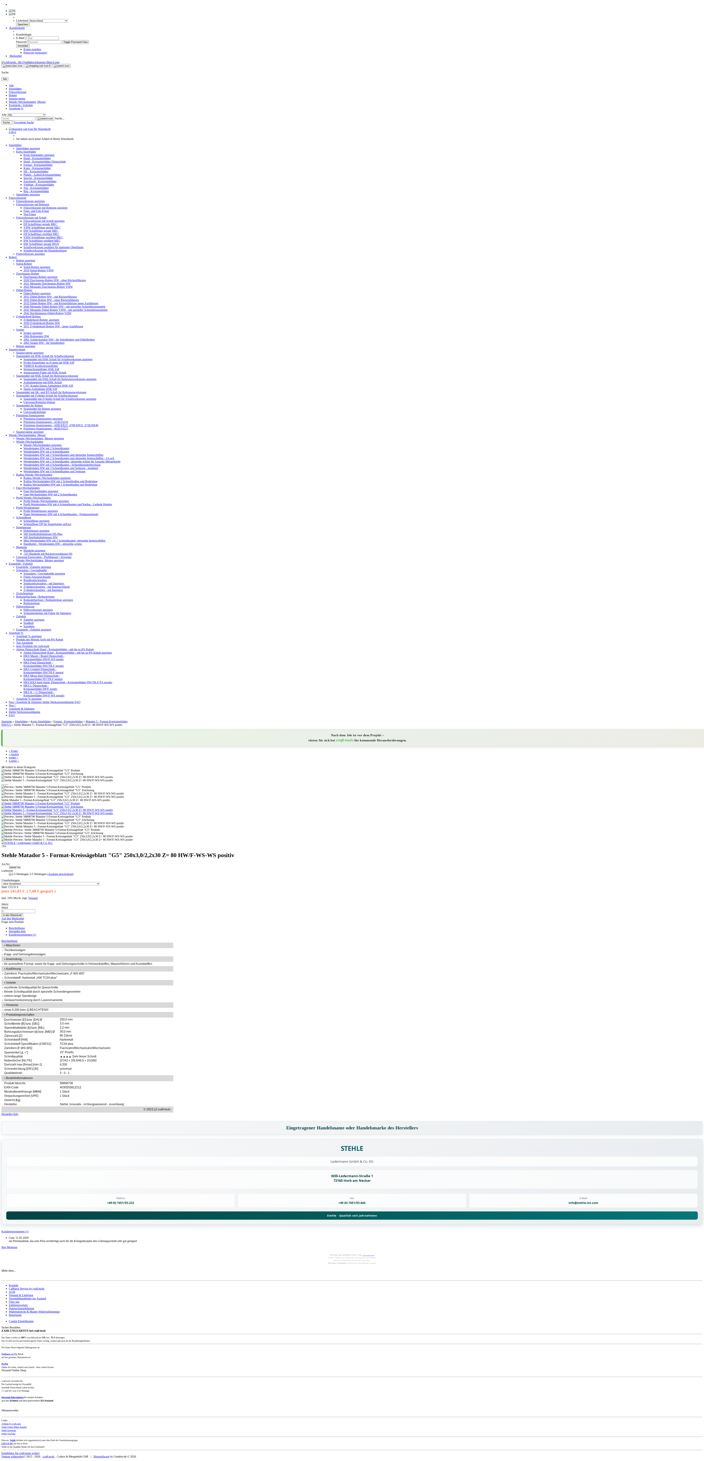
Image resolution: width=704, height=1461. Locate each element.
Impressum (15, 1315)
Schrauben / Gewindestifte (31, 570)
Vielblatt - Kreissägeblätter (38, 184)
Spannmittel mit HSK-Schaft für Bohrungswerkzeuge (47, 375)
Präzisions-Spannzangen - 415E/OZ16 (45, 422)
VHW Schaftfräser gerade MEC (42, 227)
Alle (11, 85)
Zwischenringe (24, 593)
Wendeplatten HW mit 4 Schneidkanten (46, 451)
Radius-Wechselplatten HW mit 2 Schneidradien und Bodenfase (60, 481)
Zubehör (21, 616)
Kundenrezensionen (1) (22, 934)
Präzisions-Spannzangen (30, 415)
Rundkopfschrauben (35, 580)
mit (9, 1354)
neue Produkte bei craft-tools (32, 646)
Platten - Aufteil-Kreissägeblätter (42, 174)
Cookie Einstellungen (21, 1321)
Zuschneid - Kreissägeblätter (39, 181)
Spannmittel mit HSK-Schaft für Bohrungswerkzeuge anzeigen (59, 379)
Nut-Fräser (29, 214)
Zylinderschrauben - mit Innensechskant (46, 586)
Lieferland (22, 20)
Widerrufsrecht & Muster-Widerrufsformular (34, 1311)
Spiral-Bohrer (24, 263)
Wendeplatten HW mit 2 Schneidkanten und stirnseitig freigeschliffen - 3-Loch (68, 458)
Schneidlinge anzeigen (36, 520)
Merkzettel (15, 55)
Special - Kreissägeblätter (38, 178)
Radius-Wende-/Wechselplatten (34, 474)
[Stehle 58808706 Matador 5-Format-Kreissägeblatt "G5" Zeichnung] (42, 806)
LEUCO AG (7, 1443)
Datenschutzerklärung (21, 1308)
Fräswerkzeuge (17, 92)
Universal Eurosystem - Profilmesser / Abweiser (44, 557)
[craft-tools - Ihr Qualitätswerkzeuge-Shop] (30, 62)
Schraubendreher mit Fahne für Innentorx (47, 613)
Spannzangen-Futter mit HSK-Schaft (44, 372)
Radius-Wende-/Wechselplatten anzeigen (47, 478)
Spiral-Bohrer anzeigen (36, 267)
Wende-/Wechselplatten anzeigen (42, 445)
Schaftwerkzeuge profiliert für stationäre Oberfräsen (53, 247)
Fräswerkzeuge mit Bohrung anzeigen (45, 207)
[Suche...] (45, 119)
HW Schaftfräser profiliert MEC (42, 240)
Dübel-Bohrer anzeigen (37, 293)
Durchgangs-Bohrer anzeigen (40, 277)
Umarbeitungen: (10, 880)
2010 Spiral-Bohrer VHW (38, 270)
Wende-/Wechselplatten (29, 441)
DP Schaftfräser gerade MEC (40, 224)
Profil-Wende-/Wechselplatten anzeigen (46, 501)
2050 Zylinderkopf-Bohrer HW (41, 323)
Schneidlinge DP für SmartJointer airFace (47, 524)
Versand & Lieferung (21, 1295)
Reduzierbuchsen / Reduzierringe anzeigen (48, 600)
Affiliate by (11, 1424)
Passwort (21, 41)
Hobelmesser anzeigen (36, 530)
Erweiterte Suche (24, 122)
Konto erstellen (32, 49)
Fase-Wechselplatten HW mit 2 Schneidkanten (50, 494)
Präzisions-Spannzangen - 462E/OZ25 (45, 428)
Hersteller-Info (17, 931)
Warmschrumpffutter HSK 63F (41, 369)
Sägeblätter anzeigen (28, 148)
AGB (12, 1291)
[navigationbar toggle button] (12, 66)
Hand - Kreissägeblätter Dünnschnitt (44, 161)
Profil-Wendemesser (27, 507)
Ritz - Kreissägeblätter (36, 191)
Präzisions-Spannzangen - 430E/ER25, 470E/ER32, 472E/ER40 (60, 425)
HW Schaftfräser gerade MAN (41, 244)
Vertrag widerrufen (12, 1456)
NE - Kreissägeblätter (35, 171)
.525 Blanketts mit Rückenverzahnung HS (47, 553)
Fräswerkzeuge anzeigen (30, 201)
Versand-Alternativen (12, 1397)
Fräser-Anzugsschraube (37, 576)
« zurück (14, 754)
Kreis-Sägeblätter (26, 151)
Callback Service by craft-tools (26, 1288)
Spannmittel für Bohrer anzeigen (42, 408)
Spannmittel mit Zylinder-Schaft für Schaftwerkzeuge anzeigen (59, 398)
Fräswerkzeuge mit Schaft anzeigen (44, 220)
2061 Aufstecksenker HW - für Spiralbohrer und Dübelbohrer (59, 339)
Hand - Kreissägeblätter (37, 158)
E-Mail (20, 38)
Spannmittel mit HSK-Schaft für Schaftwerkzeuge (45, 356)
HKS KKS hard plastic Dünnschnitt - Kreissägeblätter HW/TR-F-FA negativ (67, 682)
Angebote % (16, 108)
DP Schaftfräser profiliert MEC (41, 234)
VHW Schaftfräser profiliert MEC (43, 237)
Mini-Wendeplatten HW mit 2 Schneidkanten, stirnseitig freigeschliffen (64, 540)
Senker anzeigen (33, 333)
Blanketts (21, 547)
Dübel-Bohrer (24, 290)
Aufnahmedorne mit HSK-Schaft (42, 382)
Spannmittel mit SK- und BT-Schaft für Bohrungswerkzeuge (51, 392)
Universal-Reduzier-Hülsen (39, 402)
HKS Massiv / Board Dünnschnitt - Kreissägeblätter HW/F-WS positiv (43, 657)
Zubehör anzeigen (33, 619)
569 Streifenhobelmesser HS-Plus (42, 534)
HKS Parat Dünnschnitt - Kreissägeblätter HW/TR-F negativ (43, 664)
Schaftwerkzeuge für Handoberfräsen (45, 250)
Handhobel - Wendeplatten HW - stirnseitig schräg (52, 543)
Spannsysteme (17, 98)
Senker (20, 329)
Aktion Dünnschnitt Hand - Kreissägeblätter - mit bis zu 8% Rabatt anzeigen (67, 652)
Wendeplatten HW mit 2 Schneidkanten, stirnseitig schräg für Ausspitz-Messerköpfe (71, 461)
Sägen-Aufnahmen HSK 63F (40, 389)
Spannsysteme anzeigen (30, 352)
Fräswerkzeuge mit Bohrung (32, 204)
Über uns (14, 1301)
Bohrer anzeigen (25, 260)
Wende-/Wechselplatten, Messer (27, 101)
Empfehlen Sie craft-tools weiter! (20, 1453)
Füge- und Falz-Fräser (36, 211)
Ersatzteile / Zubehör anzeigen (33, 567)
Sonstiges (28, 626)
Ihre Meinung (9, 1247)
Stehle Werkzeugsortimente (58, 702)
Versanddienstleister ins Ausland (27, 1298)
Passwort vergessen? (35, 52)
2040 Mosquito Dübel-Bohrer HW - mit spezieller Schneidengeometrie (64, 306)
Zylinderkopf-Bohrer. (28, 316)
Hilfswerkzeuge (25, 606)
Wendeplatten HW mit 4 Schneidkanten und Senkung (54, 471)
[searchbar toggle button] (61, 66)
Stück (4, 907)
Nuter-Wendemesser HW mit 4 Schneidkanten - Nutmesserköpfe (60, 514)
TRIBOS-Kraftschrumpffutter (40, 365)
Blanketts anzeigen (34, 550)
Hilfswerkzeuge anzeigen (38, 609)
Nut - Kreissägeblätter (36, 188)
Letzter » (14, 760)
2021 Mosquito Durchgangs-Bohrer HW (47, 283)
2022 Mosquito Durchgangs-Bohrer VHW (48, 286)
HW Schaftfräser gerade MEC (40, 230)
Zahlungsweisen (18, 1305)
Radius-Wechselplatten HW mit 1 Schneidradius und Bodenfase (60, 484)
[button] (2, 784)
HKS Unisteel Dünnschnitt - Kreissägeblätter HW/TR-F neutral (43, 671)
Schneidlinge (23, 517)
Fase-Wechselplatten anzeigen (40, 491)
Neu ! (12, 702)
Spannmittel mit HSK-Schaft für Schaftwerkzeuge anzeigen (57, 359)
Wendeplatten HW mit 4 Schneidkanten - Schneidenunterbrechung (61, 464)
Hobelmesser (23, 527)
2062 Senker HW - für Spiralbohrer (44, 342)
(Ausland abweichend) (60, 874)
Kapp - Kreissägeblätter (37, 168)
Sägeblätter (15, 88)
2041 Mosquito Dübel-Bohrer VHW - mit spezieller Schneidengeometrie (65, 309)
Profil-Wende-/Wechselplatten (33, 497)
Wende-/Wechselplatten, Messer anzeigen (40, 438)
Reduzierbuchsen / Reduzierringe (35, 596)
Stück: (5, 904)
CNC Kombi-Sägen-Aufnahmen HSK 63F (48, 385)
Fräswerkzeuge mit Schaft (31, 217)
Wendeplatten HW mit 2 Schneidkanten (46, 448)
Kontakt (13, 1285)
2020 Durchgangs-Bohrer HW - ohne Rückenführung (54, 280)
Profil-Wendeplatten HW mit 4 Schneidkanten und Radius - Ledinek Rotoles (67, 504)
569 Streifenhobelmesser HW (40, 537)
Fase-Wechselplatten (28, 487)
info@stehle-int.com (583, 1203)
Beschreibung (17, 928)
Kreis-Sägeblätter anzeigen (38, 155)
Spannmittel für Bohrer (29, 405)
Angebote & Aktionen (29, 702)
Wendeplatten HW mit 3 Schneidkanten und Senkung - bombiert (60, 468)
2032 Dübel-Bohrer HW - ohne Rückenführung (51, 300)
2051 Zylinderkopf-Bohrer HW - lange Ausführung (53, 326)
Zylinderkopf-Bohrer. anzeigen (41, 319)
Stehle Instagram (8, 1430)
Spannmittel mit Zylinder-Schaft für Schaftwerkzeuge (47, 395)
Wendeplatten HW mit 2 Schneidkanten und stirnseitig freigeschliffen (63, 454)
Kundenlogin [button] (17, 27)
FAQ (77, 702)
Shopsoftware (101, 1456)
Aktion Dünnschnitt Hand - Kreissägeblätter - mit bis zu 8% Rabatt (55, 649)
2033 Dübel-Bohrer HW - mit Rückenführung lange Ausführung (60, 303)
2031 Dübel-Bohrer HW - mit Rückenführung (50, 296)
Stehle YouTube (8, 1433)
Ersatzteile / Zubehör (21, 105)
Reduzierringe (31, 603)
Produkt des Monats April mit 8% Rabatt (39, 639)
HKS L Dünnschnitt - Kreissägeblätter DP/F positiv (40, 687)
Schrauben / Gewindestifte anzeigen (44, 573)
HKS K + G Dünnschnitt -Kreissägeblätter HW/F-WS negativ (44, 694)
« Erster (13, 751)
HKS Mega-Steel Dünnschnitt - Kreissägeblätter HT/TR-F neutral (43, 677)
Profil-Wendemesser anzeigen (40, 511)
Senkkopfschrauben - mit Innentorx (43, 583)
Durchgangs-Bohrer (27, 273)
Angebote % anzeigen (29, 636)
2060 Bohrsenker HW (36, 336)
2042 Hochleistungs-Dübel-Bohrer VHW (47, 313)
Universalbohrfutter (34, 412)
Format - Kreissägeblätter (38, 164)
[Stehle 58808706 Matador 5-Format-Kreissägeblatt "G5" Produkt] (40, 803)
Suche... (59, 118)
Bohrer (13, 95)
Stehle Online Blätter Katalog (14, 1427)
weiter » (13, 757)
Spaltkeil (28, 623)
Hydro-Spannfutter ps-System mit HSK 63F (48, 362)
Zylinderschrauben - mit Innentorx (43, 590)
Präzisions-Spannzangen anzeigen (43, 418)
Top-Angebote (24, 642)
